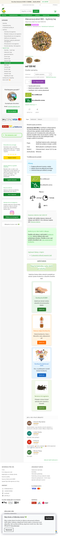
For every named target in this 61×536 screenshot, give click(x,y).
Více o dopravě (12, 194)
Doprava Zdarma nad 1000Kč (8, 479)
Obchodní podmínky (37, 474)
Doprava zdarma (35, 222)
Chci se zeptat (12, 111)
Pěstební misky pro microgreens (12, 34)
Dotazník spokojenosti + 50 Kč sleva (41, 478)
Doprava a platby (6, 477)
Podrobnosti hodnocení (48, 26)
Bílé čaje (6, 65)
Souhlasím (49, 518)
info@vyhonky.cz (8, 488)
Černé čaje (7, 56)
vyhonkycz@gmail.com (14, 106)
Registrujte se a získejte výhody (9, 474)
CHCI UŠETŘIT (45, 1)
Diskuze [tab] (40, 119)
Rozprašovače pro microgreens (12, 36)
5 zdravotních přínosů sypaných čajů (41, 255)
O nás (3, 470)
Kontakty (34, 472)
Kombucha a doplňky (8, 78)
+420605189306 (8, 491)
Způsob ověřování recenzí (38, 480)
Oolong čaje (7, 67)
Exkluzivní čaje (8, 52)
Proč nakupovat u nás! (7, 472)
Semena (5, 29)
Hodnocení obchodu (28, 5)
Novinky (5, 23)
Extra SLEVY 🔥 (6, 80)
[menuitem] (4, 15)
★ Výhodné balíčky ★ (8, 27)
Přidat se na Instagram (12, 217)
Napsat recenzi (12, 157)
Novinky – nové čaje (9, 50)
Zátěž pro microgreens (10, 38)
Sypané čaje (6, 48)
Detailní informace (30, 104)
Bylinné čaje (7, 63)
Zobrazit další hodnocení (50, 460)
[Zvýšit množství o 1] (31, 81)
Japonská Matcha (8, 54)
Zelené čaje (7, 58)
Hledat (36, 11)
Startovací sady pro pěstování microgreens (12, 41)
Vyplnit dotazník (11, 180)
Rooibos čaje (7, 71)
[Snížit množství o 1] (31, 83)
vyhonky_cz (7, 495)
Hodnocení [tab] (33, 119)
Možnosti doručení (51, 77)
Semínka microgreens (10, 32)
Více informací (15, 526)
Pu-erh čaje (7, 69)
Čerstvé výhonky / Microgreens (12, 46)
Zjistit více (41, 309)
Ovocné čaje (7, 60)
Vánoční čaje (7, 73)
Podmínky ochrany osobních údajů (41, 476)
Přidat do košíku (39, 81)
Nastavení (9, 530)
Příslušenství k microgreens (11, 44)
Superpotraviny (7, 25)
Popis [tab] (27, 119)
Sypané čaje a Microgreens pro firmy (10, 481)
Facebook (6, 493)
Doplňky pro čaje (8, 75)
